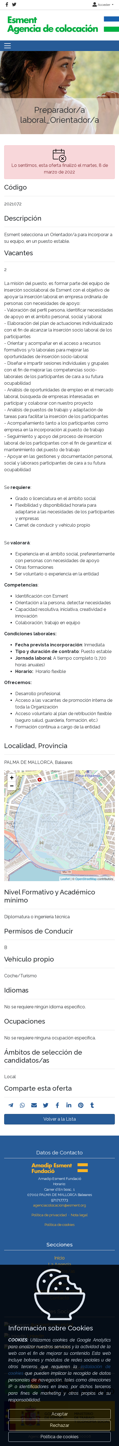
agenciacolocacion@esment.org (59, 1205)
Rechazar (59, 1425)
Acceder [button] (104, 5)
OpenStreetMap (86, 878)
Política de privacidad (49, 1215)
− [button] (12, 785)
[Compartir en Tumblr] (92, 1105)
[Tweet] (45, 1105)
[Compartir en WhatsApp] (22, 1105)
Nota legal (79, 1215)
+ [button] (12, 777)
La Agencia (59, 1264)
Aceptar (59, 1414)
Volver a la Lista (59, 1119)
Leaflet (65, 878)
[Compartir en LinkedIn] (68, 1105)
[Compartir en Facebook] (57, 1105)
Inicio (59, 1258)
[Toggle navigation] (7, 45)
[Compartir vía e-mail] (34, 1105)
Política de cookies (59, 1225)
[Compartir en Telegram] (10, 1105)
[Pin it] (80, 1105)
